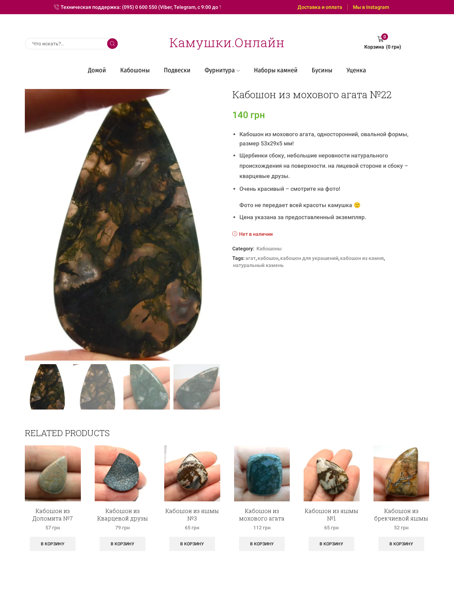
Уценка (356, 70)
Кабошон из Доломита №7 (53, 514)
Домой (97, 70)
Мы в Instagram (371, 7)
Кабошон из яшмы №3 (192, 514)
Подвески (177, 70)
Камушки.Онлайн (227, 42)
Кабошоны (135, 70)
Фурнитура (220, 70)
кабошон (268, 258)
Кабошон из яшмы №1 (331, 514)
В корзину (53, 543)
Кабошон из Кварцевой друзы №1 (122, 518)
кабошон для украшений (309, 258)
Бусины (322, 70)
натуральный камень (258, 265)
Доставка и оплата (320, 7)
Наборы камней (276, 70)
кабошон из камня (362, 258)
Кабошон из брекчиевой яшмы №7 (401, 518)
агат (250, 258)
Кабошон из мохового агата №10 (261, 518)
